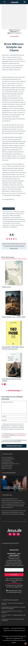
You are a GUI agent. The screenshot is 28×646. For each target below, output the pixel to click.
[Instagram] (14, 534)
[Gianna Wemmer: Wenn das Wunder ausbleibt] (14, 365)
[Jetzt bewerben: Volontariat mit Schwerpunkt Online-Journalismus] (14, 483)
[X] (18, 534)
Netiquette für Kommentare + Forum (10, 463)
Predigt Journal (6, 287)
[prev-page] (2, 384)
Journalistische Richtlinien (7, 459)
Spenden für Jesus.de (6, 466)
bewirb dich (22, 244)
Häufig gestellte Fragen (7, 462)
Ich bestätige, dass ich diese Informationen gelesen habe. (14, 591)
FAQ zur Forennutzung (7, 465)
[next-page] (5, 384)
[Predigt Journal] (14, 273)
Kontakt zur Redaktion (6, 457)
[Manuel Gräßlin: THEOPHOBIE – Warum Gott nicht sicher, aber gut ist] (14, 333)
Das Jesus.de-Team (6, 460)
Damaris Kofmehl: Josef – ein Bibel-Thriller (13, 317)
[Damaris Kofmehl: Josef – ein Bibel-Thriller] (14, 303)
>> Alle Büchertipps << (14, 391)
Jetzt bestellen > (14, 36)
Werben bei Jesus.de (6, 468)
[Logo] (12, 530)
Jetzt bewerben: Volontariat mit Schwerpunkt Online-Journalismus (13, 487)
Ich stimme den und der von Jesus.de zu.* (13, 435)
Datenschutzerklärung (19, 435)
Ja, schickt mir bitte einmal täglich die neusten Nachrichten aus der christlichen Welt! (14, 440)
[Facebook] (10, 534)
